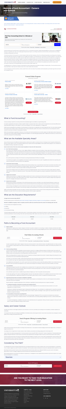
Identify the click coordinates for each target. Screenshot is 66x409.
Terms (25, 402)
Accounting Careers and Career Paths (52, 23)
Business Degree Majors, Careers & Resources (15, 23)
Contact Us (26, 397)
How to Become (46, 391)
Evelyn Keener (59, 28)
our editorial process (59, 29)
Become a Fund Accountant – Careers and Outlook (14, 25)
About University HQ (27, 391)
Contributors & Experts (28, 393)
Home (5, 23)
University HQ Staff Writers (11, 28)
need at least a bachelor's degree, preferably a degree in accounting (32, 200)
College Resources (46, 393)
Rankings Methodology (28, 395)
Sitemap (25, 399)
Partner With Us (27, 398)
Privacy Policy (26, 401)
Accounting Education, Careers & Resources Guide (34, 23)
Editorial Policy (26, 394)
